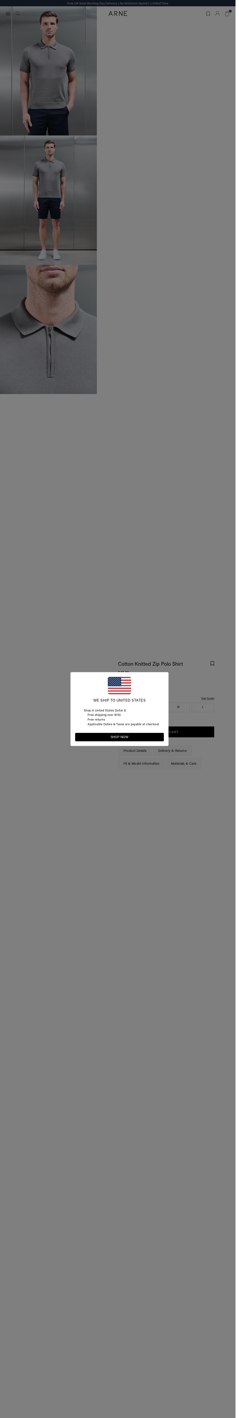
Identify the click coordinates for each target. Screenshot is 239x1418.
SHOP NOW (119, 737)
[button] (160, 736)
